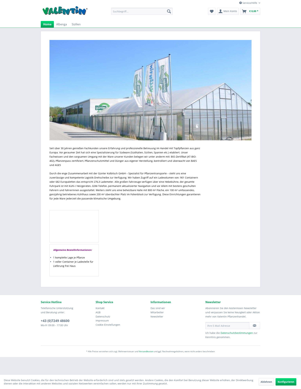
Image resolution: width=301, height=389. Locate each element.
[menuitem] (142, 11)
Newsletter (156, 316)
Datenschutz (103, 316)
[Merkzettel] (211, 11)
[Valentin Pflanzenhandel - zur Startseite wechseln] (65, 11)
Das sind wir (157, 308)
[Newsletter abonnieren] (254, 325)
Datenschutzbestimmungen (237, 333)
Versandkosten (146, 351)
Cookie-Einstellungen (108, 324)
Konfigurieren (286, 381)
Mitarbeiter (157, 312)
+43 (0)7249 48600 (55, 320)
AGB (98, 312)
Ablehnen (266, 381)
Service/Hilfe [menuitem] (250, 3)
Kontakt (100, 308)
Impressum (102, 320)
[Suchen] (169, 11)
